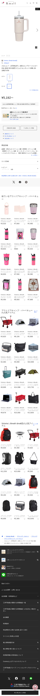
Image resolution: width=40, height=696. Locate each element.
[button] (20, 30)
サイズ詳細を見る (34, 90)
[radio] (9, 78)
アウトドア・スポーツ (23, 536)
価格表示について (9, 133)
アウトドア (34, 536)
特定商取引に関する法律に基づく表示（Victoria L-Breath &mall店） (19, 175)
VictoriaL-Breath (10, 536)
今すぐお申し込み (14, 119)
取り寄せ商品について (10, 136)
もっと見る (34, 155)
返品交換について (9, 138)
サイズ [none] (3, 86)
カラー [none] (3, 76)
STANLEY (6, 63)
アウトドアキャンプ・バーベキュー (13, 538)
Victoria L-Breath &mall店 (10, 60)
